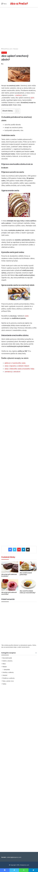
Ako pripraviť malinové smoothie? (9, 593)
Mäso (4, 663)
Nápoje (4, 666)
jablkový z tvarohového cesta (15, 363)
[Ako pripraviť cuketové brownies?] (9, 567)
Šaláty (4, 684)
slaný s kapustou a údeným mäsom (17, 366)
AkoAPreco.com (7, 49)
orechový (18, 95)
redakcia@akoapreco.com (14, 857)
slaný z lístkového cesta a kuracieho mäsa (19, 369)
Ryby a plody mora (8, 681)
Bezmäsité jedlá (7, 658)
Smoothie (7, 669)
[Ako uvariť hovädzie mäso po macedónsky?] (28, 584)
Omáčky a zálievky (8, 672)
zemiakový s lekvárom (12, 372)
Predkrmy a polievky (8, 678)
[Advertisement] (19, 28)
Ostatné (4, 675)
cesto (27, 316)
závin (32, 98)
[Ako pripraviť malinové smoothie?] (9, 585)
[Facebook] (10, 549)
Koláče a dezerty (7, 661)
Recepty (15, 49)
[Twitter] (14, 549)
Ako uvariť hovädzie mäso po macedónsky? (28, 592)
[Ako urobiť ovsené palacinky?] (28, 566)
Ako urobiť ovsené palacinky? (26, 573)
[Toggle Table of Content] (16, 111)
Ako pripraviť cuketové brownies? (9, 575)
